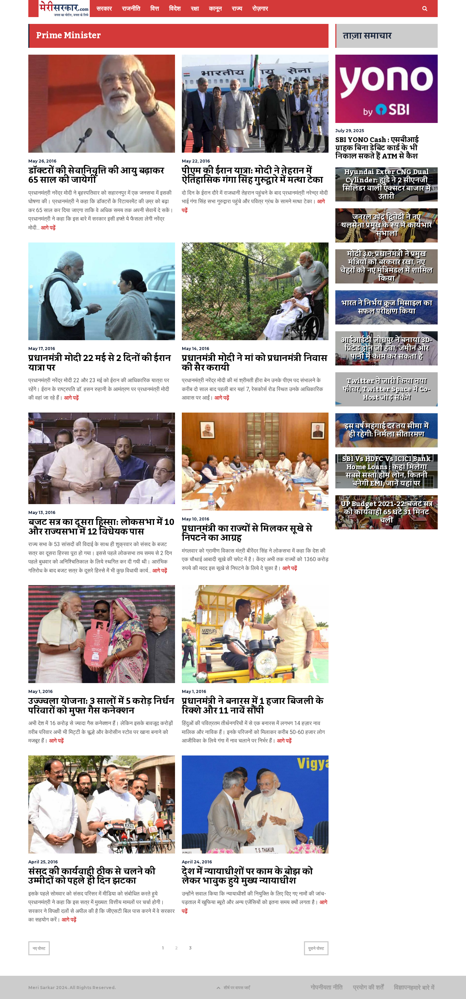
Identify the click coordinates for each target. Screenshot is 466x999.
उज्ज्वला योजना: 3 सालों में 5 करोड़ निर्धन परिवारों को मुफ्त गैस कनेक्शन (101, 706)
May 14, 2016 (195, 348)
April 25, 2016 (43, 861)
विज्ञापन (402, 987)
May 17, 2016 (41, 348)
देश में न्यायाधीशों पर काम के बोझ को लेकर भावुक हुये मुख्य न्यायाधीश (247, 876)
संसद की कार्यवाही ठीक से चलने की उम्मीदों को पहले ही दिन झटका (91, 876)
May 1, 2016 (40, 691)
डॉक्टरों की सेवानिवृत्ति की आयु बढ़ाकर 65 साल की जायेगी (96, 175)
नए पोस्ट (39, 948)
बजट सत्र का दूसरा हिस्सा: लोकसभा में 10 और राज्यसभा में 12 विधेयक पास (101, 527)
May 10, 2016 (195, 519)
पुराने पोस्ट (316, 948)
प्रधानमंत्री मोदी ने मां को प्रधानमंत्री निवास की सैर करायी (254, 363)
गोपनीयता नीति (327, 987)
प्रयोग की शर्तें (368, 987)
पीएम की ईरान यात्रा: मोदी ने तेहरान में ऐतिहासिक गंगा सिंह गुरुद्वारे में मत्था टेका (252, 175)
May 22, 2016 (196, 161)
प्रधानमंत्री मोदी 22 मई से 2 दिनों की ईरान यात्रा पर (99, 363)
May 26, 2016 (42, 161)
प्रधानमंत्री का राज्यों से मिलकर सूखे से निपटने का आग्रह (247, 533)
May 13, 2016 (41, 512)
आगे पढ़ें (48, 227)
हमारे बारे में (422, 987)
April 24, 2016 (197, 861)
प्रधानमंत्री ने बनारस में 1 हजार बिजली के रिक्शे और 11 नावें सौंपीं (252, 706)
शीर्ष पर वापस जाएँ (237, 987)
